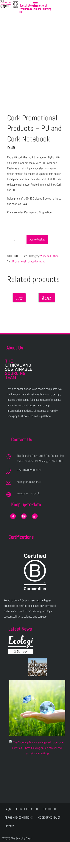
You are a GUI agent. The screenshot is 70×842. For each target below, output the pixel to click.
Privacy (9, 826)
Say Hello (49, 809)
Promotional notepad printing (28, 261)
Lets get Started (27, 809)
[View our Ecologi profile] (20, 644)
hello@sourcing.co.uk (29, 482)
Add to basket (37, 239)
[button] (35, 4)
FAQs (8, 809)
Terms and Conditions (19, 817)
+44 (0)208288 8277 (29, 470)
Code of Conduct (49, 817)
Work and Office (49, 256)
